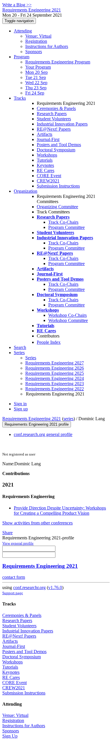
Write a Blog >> (17, 4)
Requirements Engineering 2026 (54, 368)
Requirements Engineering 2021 (31, 418)
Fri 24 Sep (34, 92)
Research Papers (52, 113)
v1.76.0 (55, 587)
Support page (12, 593)
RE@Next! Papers (54, 129)
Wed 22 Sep (36, 82)
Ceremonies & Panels (56, 108)
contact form (13, 577)
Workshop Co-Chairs (67, 315)
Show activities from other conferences (37, 522)
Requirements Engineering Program (57, 61)
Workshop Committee (68, 320)
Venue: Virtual (38, 36)
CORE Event (49, 175)
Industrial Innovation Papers (62, 123)
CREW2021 (48, 180)
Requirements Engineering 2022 (54, 388)
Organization (25, 191)
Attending (23, 30)
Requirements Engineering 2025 (54, 373)
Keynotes (45, 165)
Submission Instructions (58, 186)
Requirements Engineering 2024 (54, 378)
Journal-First (48, 139)
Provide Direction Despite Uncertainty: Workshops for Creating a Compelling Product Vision (60, 510)
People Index (49, 342)
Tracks (20, 98)
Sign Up (10, 736)
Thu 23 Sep (36, 87)
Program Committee (66, 227)
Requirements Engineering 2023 (54, 383)
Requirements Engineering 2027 (54, 362)
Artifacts (44, 134)
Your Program (38, 67)
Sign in (20, 403)
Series (30, 357)
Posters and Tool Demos (59, 144)
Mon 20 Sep (36, 72)
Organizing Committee (57, 206)
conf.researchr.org (29, 587)
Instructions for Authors (46, 46)
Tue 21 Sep (35, 77)
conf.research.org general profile (43, 434)
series (68, 418)
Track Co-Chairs (63, 222)
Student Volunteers (54, 118)
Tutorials (45, 160)
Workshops (47, 155)
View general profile (18, 543)
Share (7, 532)
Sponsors (33, 51)
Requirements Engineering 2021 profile (37, 424)
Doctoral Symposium (56, 149)
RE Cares (45, 170)
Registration (36, 41)
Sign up (21, 408)
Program (21, 56)
